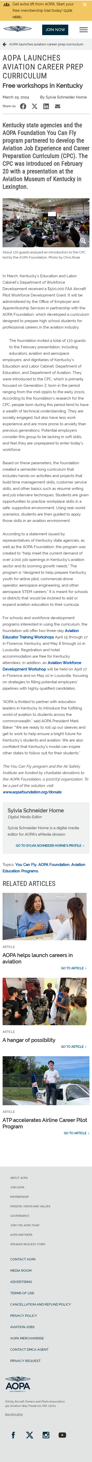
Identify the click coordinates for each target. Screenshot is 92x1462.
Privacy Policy (23, 1316)
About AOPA (19, 1178)
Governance (19, 1216)
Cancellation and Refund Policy (40, 1304)
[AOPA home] (17, 30)
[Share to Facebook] (23, 106)
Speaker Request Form (27, 1244)
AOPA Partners (21, 1235)
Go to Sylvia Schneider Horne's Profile (48, 845)
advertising (21, 1282)
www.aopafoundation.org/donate (32, 792)
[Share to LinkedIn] (46, 106)
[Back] (6, 44)
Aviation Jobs (22, 1327)
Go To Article (72, 968)
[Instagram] (46, 1435)
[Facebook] (13, 1435)
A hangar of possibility (29, 1040)
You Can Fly (26, 864)
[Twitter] (29, 1435)
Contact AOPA (23, 1259)
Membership (19, 1197)
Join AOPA (17, 1187)
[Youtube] (62, 1435)
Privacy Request (25, 1361)
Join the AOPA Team (24, 1225)
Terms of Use (22, 1293)
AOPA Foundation (54, 864)
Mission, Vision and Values (30, 1206)
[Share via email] (57, 106)
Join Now (55, 29)
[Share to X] (34, 106)
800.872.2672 (14, 1415)
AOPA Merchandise (27, 1338)
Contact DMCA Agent (29, 1349)
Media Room (20, 1270)
